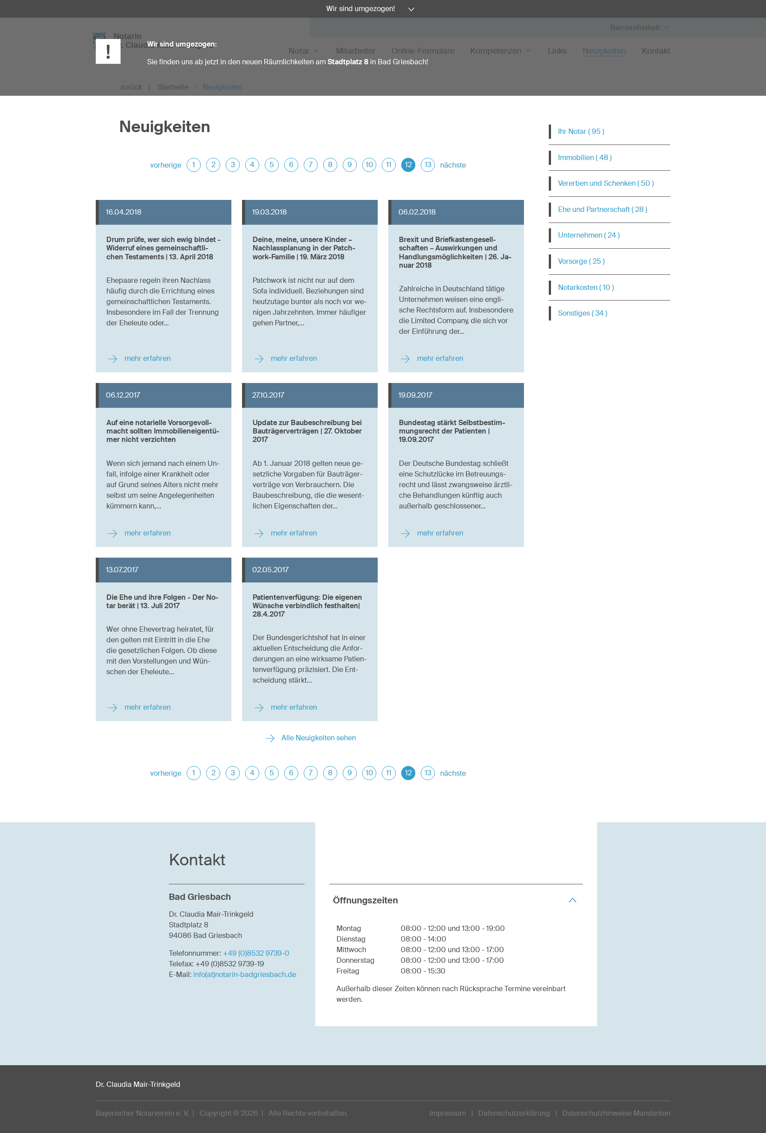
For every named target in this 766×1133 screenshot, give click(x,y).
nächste (453, 165)
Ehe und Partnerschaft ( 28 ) (602, 209)
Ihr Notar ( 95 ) (581, 131)
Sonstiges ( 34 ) (582, 313)
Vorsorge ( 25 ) (581, 261)
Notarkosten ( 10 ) (586, 287)
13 (428, 164)
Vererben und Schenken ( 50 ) (606, 183)
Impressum (448, 1113)
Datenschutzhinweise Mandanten (616, 1113)
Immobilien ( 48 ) (585, 157)
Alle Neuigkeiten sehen (318, 737)
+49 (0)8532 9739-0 (256, 953)
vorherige (165, 165)
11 (388, 164)
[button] (456, 900)
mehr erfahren (147, 358)
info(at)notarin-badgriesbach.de (244, 974)
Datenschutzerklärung (514, 1113)
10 (369, 164)
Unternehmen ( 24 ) (589, 235)
